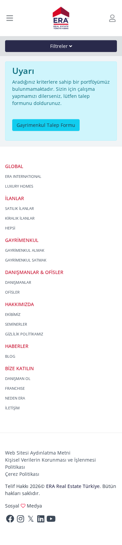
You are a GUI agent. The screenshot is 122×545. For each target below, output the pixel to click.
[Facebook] (10, 520)
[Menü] (10, 18)
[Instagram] (20, 520)
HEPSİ (10, 227)
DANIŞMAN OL (17, 378)
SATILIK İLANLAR (19, 208)
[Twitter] (30, 520)
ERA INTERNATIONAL (23, 176)
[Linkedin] (41, 520)
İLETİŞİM (12, 407)
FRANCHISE (15, 388)
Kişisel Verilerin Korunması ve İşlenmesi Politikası (50, 463)
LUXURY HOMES (19, 186)
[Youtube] (51, 520)
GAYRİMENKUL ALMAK (24, 250)
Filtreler (59, 46)
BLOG (10, 356)
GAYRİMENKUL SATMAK (25, 260)
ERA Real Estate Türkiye (73, 486)
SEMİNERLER (16, 324)
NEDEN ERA (15, 398)
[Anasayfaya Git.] (61, 18)
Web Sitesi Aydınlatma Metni (37, 452)
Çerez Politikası (22, 474)
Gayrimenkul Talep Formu (46, 125)
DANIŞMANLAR (18, 282)
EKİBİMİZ (12, 314)
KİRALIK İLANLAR (20, 218)
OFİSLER (12, 292)
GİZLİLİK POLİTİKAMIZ (24, 333)
